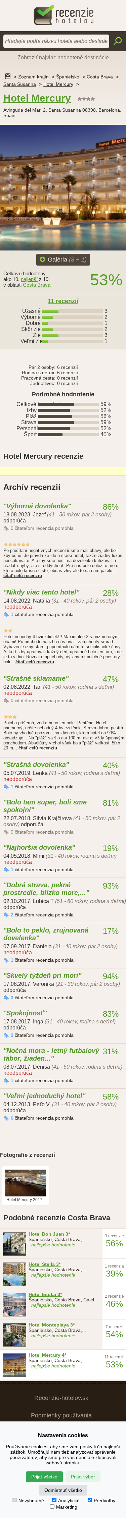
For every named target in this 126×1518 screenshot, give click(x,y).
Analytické (69, 1500)
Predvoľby (104, 1500)
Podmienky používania (61, 1415)
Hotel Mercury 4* (47, 1355)
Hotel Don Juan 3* (49, 1234)
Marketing (66, 1507)
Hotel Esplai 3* (45, 1294)
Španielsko (67, 76)
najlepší (29, 279)
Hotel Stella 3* (44, 1264)
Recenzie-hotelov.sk (61, 1398)
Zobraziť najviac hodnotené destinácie (63, 57)
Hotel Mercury (58, 84)
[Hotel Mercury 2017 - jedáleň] (25, 1195)
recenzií (63, 301)
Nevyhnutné (31, 1500)
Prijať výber (83, 1476)
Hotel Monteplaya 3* (52, 1325)
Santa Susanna (19, 84)
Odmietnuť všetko (63, 1490)
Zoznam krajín (33, 76)
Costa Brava (100, 76)
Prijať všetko (44, 1476)
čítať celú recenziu (22, 575)
